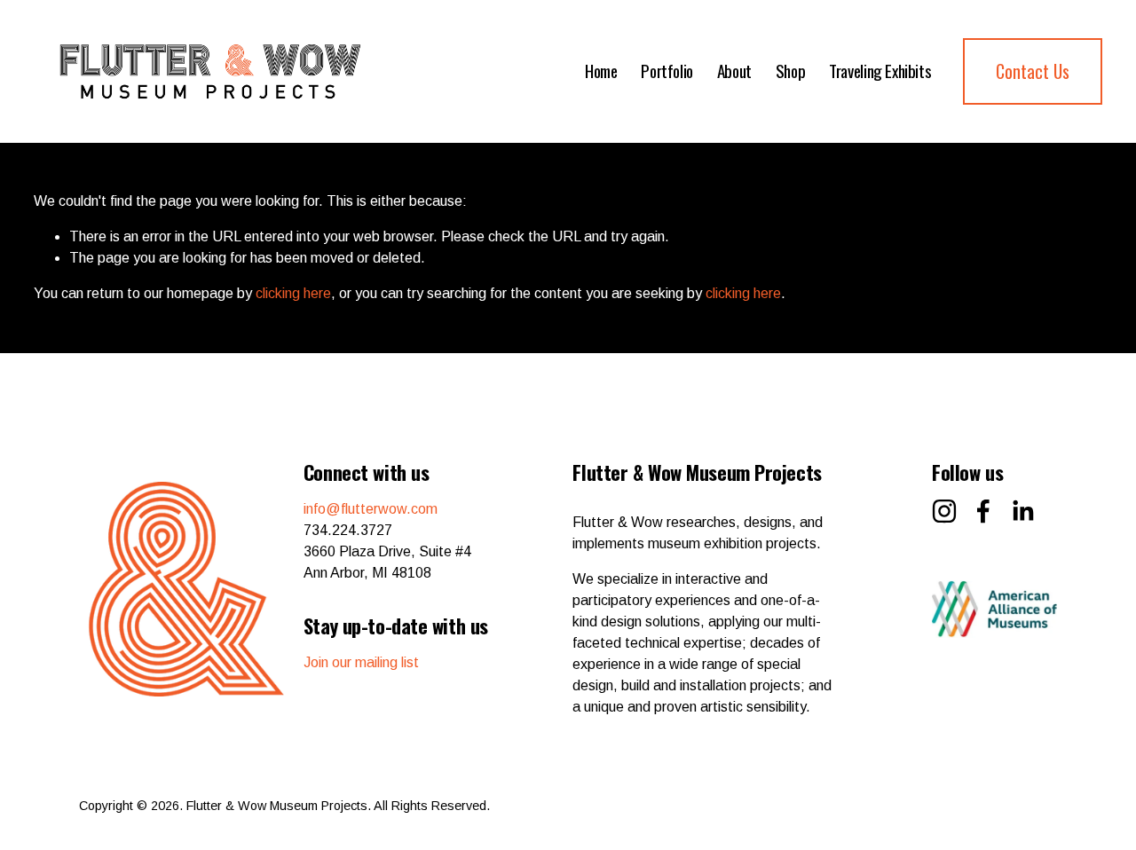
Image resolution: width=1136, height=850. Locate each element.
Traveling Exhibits (880, 71)
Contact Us (1032, 71)
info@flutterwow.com (371, 508)
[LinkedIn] (1022, 511)
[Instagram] (944, 511)
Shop (790, 71)
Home (601, 71)
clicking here (293, 293)
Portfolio (667, 71)
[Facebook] (983, 511)
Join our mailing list (361, 662)
